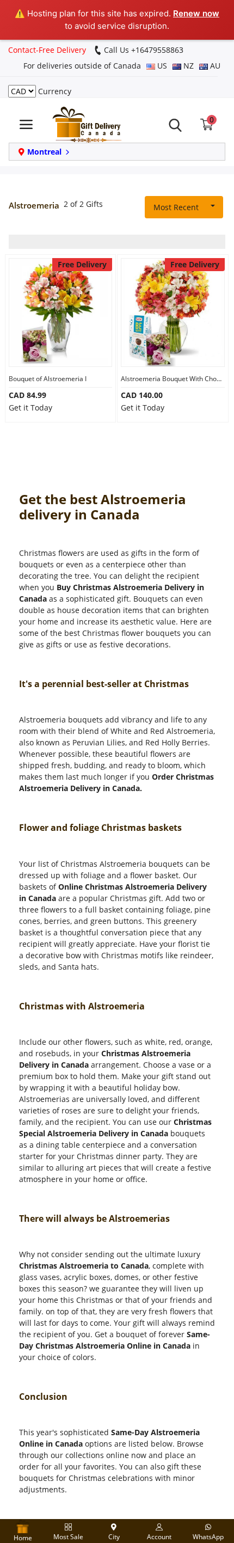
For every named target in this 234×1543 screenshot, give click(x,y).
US (161, 65)
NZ (187, 65)
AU (214, 65)
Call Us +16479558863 (142, 50)
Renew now (196, 13)
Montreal (44, 151)
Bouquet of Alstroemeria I (48, 378)
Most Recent (176, 207)
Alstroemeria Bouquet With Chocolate (173, 378)
